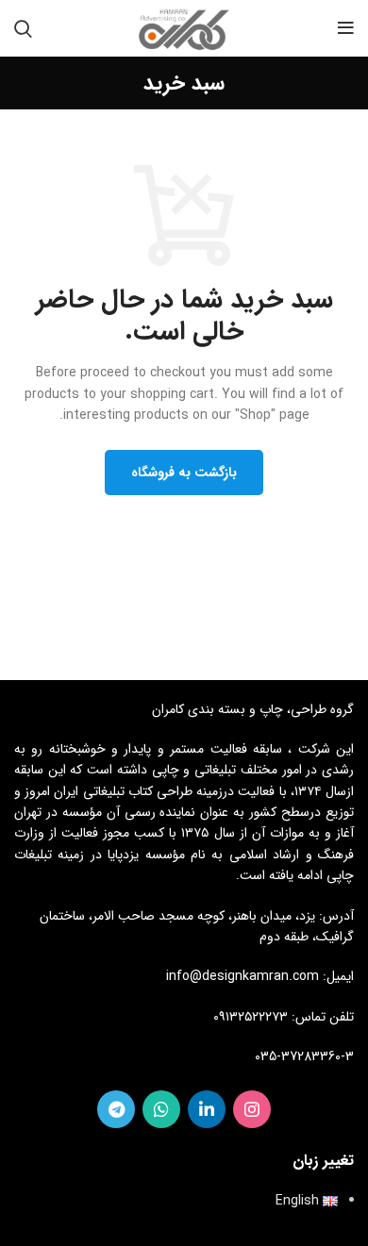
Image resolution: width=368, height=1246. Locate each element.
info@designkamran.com (242, 976)
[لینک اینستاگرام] (252, 1109)
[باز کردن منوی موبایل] (345, 28)
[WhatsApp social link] (161, 1109)
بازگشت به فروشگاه (184, 472)
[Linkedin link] (207, 1109)
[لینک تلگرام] (116, 1109)
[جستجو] (23, 28)
